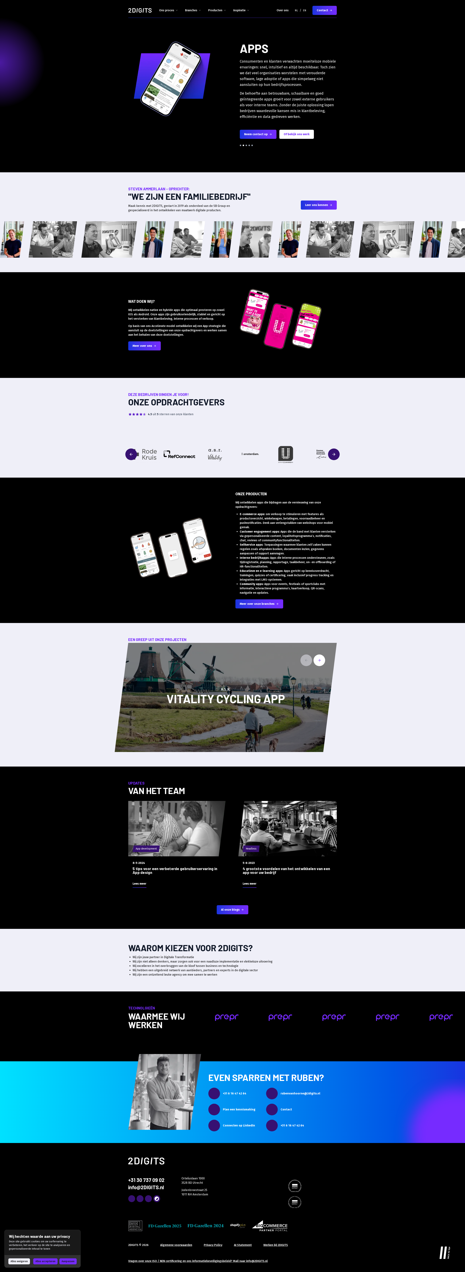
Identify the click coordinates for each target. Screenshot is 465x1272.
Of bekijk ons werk (297, 134)
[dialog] (42, 1249)
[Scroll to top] (445, 1252)
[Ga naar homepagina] (140, 10)
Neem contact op (256, 134)
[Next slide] (319, 660)
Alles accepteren (45, 1261)
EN (304, 10)
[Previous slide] (306, 660)
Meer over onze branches (257, 604)
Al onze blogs (230, 909)
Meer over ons (142, 346)
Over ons (283, 10)
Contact (322, 10)
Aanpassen (68, 1261)
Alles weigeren (19, 1261)
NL (296, 10)
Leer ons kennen (316, 205)
